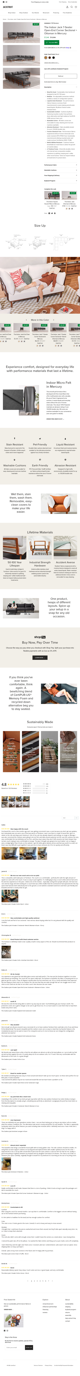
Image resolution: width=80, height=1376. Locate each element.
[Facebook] (3, 2)
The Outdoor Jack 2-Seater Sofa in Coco (13, 1059)
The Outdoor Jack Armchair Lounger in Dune (14, 1131)
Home (4, 19)
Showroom (46, 13)
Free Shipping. (63, 2)
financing (45, 1309)
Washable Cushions (50, 170)
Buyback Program (49, 181)
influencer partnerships (50, 1306)
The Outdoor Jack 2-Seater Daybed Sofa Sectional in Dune (18, 1036)
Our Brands (35, 13)
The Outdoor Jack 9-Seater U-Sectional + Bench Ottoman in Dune (20, 925)
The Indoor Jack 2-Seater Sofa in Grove (12, 1273)
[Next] (76, 285)
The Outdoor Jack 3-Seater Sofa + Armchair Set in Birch (17, 960)
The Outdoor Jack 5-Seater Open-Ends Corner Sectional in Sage (20, 1083)
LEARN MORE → (40, 657)
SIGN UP (29, 1347)
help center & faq (70, 1318)
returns (67, 1312)
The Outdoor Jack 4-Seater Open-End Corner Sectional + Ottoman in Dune (23, 987)
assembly (68, 1315)
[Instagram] (6, 2)
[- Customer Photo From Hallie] (5, 799)
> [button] (52, 1281)
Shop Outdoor (23, 13)
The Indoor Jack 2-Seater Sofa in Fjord (12, 904)
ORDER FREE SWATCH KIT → (51, 62)
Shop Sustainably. (72, 2)
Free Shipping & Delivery (52, 175)
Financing (56, 13)
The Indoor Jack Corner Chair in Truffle (12, 1254)
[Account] (66, 7)
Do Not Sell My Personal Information (63, 1365)
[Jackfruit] (8, 7)
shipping (67, 1306)
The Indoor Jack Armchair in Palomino (12, 1172)
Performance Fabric (50, 165)
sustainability (69, 1304)
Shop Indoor (12, 13)
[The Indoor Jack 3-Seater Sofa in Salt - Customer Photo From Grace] (12, 804)
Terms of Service (38, 1365)
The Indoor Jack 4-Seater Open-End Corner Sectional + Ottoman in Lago (22, 1193)
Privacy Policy (48, 1365)
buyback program (70, 1309)
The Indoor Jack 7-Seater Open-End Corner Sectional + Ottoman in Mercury (27, 19)
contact (67, 1321)
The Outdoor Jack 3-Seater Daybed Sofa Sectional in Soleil (18, 1011)
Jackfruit (13, 1365)
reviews (45, 1312)
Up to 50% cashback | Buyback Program (56, 69)
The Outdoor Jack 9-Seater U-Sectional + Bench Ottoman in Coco (20, 1106)
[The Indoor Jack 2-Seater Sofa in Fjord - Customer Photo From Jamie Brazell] (26, 799)
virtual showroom (48, 1304)
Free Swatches (67, 13)
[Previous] (4, 285)
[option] (40, 285)
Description (47, 87)
